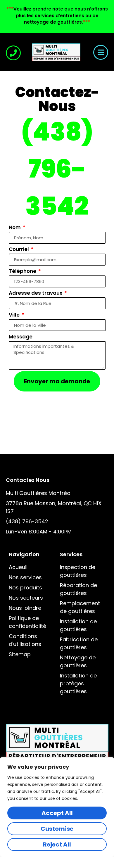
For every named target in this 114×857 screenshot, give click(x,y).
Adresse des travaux (36, 292)
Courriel (19, 249)
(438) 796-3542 (57, 169)
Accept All (57, 813)
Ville (15, 314)
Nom (15, 227)
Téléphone (23, 271)
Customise (57, 829)
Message (20, 336)
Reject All (57, 844)
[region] (57, 807)
